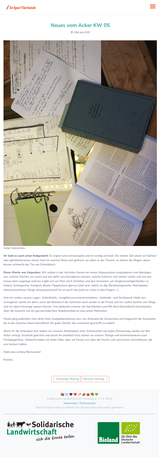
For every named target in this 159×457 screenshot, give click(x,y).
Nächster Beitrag (94, 379)
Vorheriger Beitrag (67, 379)
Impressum (70, 403)
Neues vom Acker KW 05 (80, 25)
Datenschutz (88, 403)
